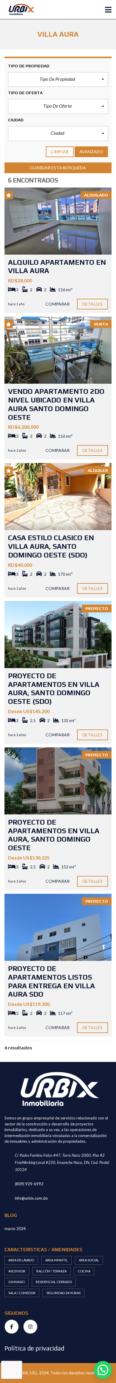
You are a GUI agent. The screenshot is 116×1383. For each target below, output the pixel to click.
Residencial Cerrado (54, 1282)
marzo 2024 (15, 1228)
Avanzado (91, 151)
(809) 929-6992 (29, 1183)
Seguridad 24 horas (63, 1293)
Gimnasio (16, 1282)
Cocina (84, 1271)
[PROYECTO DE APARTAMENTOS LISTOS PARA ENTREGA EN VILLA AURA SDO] (58, 927)
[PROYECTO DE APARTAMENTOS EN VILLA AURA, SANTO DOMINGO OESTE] (58, 780)
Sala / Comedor (21, 1293)
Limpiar (59, 151)
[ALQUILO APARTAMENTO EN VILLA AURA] (58, 221)
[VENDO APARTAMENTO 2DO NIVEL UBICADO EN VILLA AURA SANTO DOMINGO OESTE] (58, 350)
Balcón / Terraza (51, 1271)
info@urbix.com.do (31, 1198)
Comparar (58, 303)
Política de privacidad (34, 1348)
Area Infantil (56, 1260)
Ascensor (16, 1271)
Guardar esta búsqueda (58, 167)
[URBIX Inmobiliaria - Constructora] (18, 9)
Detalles (92, 303)
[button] (58, 79)
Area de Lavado (21, 1260)
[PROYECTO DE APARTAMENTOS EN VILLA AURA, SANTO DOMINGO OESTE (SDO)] (58, 634)
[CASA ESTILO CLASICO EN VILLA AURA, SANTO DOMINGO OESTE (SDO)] (58, 496)
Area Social (89, 1260)
